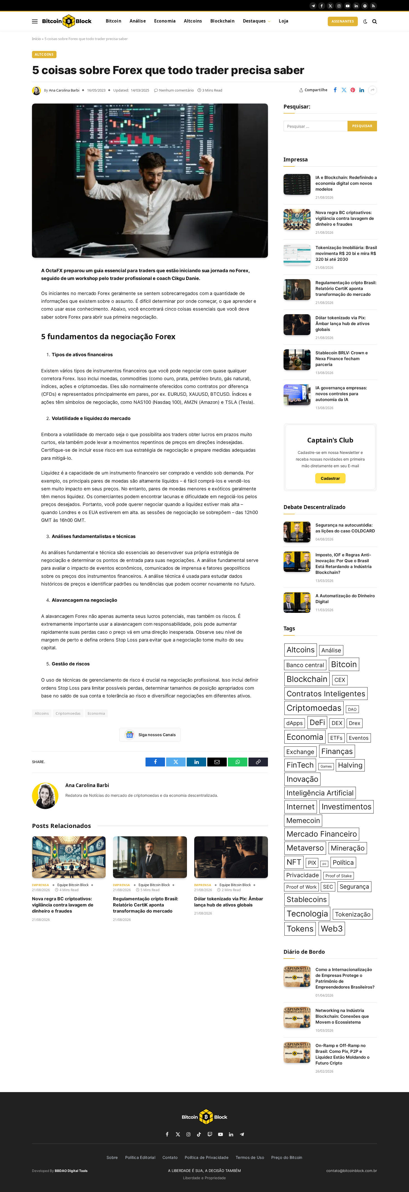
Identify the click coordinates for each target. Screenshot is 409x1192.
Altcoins (193, 21)
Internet (301, 806)
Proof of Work (301, 887)
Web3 (332, 928)
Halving (350, 765)
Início (36, 38)
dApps (294, 723)
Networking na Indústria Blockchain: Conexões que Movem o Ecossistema (342, 1016)
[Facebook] (12, 285)
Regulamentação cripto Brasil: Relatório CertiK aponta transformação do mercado (145, 905)
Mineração (348, 848)
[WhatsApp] (12, 370)
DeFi (317, 722)
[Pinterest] (12, 327)
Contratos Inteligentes (326, 693)
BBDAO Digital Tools (71, 1171)
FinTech (300, 764)
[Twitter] (12, 299)
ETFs (336, 738)
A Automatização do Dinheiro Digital (345, 598)
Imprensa (40, 885)
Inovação (302, 779)
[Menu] (35, 21)
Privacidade (302, 875)
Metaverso (305, 847)
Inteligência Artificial (320, 792)
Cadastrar (330, 478)
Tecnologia (307, 913)
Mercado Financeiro (322, 834)
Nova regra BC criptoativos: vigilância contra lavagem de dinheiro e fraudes (62, 905)
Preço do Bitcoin (286, 1157)
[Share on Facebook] (335, 90)
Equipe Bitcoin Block (72, 885)
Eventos (359, 738)
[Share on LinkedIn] (362, 90)
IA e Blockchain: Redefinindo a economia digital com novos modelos (346, 183)
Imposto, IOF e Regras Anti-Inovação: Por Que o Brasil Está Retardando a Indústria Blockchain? (344, 563)
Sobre (112, 1157)
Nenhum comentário (176, 90)
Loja (283, 21)
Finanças (337, 751)
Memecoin (303, 820)
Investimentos (346, 806)
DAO (352, 709)
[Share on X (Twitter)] (344, 90)
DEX (337, 723)
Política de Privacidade (206, 1157)
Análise (138, 21)
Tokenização (353, 914)
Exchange (300, 751)
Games (326, 766)
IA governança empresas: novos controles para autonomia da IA (341, 393)
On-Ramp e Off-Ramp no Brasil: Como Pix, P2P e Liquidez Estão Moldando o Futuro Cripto (342, 1054)
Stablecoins (307, 899)
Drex (354, 723)
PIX (312, 862)
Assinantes (343, 21)
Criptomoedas (68, 713)
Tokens (300, 928)
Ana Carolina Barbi (64, 90)
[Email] (12, 341)
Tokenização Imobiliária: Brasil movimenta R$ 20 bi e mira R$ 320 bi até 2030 (346, 253)
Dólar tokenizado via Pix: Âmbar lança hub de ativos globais (228, 902)
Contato (170, 1157)
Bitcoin (113, 21)
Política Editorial (140, 1157)
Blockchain (222, 21)
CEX (339, 680)
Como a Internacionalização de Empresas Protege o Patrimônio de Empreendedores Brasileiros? (345, 978)
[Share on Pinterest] (353, 90)
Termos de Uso (250, 1157)
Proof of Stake (339, 875)
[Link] (67, 21)
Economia (165, 21)
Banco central (305, 665)
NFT (294, 862)
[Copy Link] (12, 384)
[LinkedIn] (12, 313)
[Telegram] (12, 356)
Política (343, 862)
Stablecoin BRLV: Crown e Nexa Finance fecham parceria (342, 358)
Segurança (354, 886)
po (324, 864)
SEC (328, 887)
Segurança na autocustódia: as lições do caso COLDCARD (345, 528)
